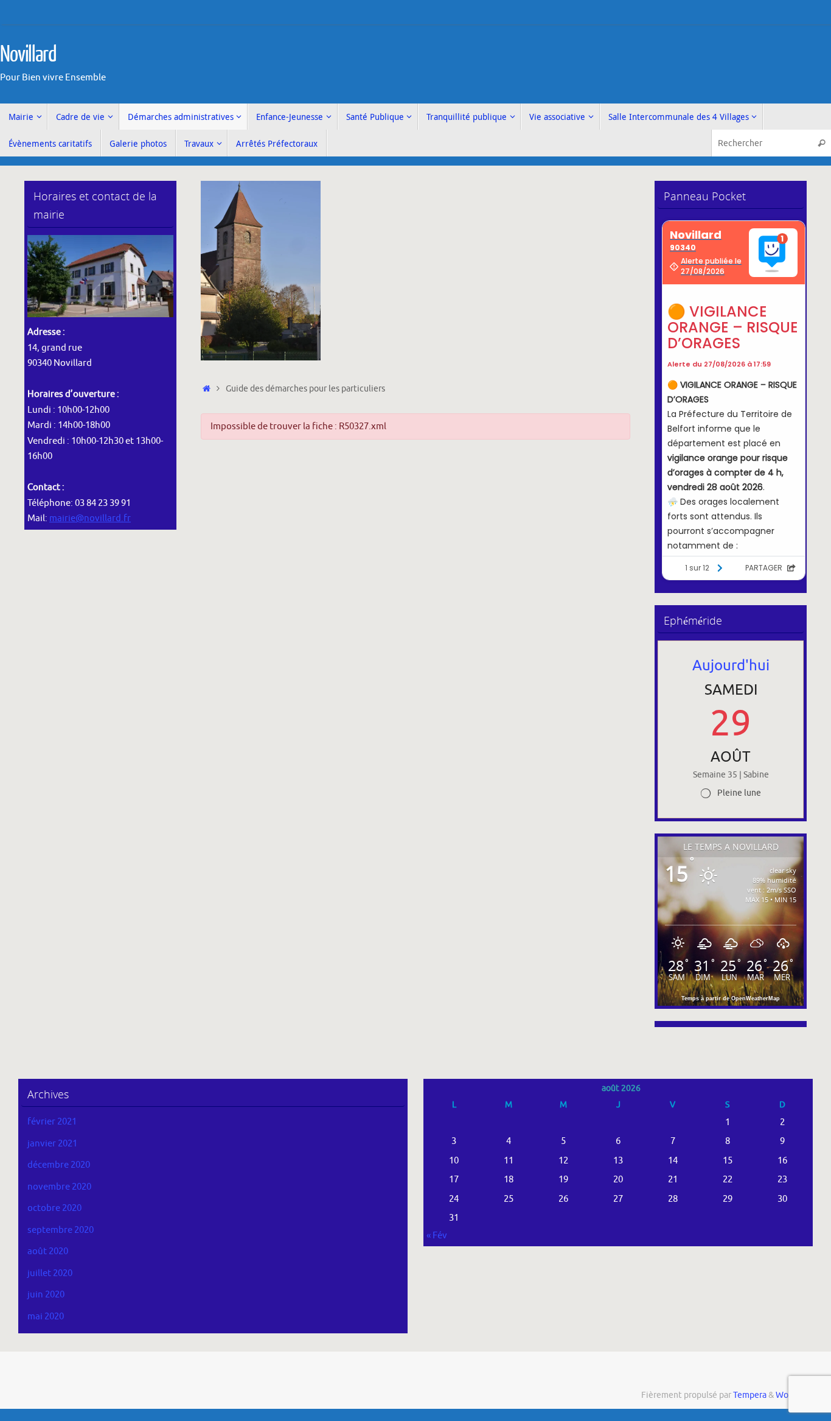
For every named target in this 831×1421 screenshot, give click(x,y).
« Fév (436, 1235)
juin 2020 (45, 1294)
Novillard (28, 55)
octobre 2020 (54, 1208)
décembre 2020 (58, 1165)
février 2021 (52, 1122)
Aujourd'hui (731, 665)
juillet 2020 (49, 1273)
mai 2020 (45, 1316)
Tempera (750, 1395)
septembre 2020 (60, 1230)
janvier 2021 (52, 1143)
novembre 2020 (59, 1187)
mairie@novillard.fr (90, 518)
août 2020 (47, 1251)
